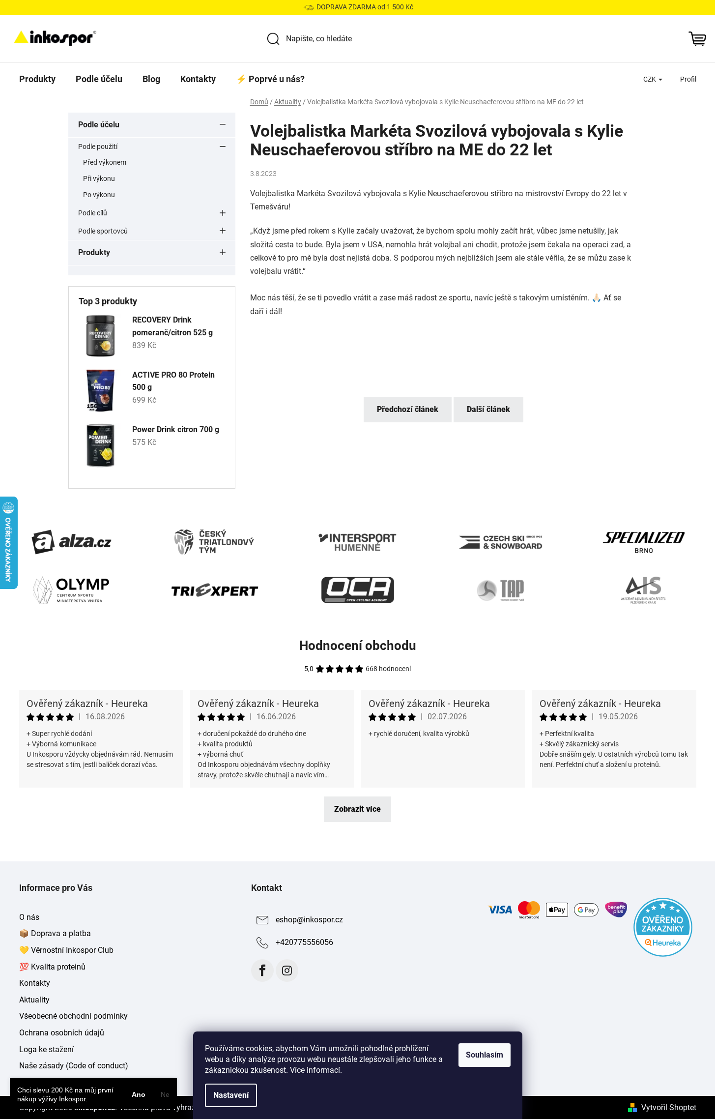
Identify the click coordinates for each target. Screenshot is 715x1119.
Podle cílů (92, 213)
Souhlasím (484, 1055)
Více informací (315, 1070)
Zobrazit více (357, 809)
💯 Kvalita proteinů (52, 967)
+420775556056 (304, 942)
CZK (650, 79)
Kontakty (34, 983)
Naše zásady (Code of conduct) (73, 1065)
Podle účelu (98, 124)
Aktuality (34, 999)
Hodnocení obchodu (357, 645)
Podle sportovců (103, 231)
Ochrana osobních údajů (61, 1032)
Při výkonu (99, 178)
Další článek (488, 409)
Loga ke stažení (46, 1049)
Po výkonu (99, 195)
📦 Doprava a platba (55, 933)
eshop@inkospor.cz (309, 919)
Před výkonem (104, 162)
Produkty (94, 252)
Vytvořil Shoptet (668, 1107)
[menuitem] (37, 79)
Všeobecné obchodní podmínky (73, 1016)
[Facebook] (262, 970)
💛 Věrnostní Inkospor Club (66, 950)
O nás (29, 917)
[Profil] (688, 79)
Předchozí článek (407, 409)
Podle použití (97, 146)
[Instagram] (287, 970)
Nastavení (231, 1095)
